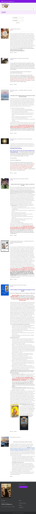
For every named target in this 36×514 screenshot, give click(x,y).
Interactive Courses (22, 503)
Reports (20, 505)
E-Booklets (21, 507)
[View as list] (19, 23)
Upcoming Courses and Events (15, 437)
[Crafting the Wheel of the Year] (5, 33)
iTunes (13, 506)
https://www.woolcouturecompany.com (17, 50)
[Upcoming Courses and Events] (5, 442)
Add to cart (12, 52)
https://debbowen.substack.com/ (18, 462)
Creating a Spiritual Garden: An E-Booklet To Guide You (19, 178)
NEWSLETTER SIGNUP (23, 486)
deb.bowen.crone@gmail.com (8, 1)
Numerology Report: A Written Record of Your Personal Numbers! (21, 138)
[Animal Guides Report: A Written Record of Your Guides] (5, 61)
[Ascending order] (23, 18)
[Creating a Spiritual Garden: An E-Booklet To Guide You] (5, 183)
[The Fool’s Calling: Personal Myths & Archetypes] (5, 290)
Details (16, 52)
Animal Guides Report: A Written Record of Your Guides (19, 58)
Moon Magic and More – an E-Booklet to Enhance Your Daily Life (21, 90)
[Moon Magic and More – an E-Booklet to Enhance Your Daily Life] (5, 95)
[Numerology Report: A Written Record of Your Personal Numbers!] (5, 141)
